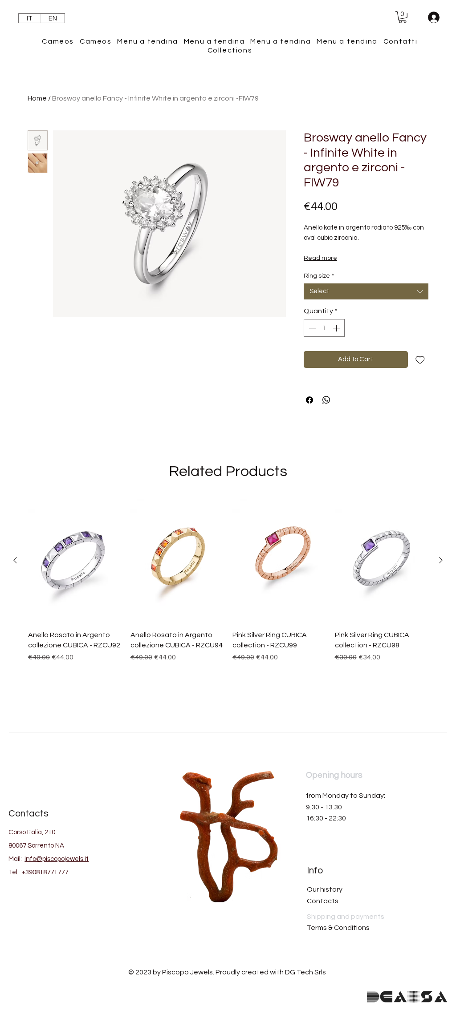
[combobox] (366, 291)
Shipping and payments (345, 916)
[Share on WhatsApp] (326, 400)
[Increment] (337, 327)
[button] (402, 17)
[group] (228, 597)
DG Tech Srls (305, 972)
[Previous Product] (15, 560)
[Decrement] (311, 327)
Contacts (322, 901)
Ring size (319, 276)
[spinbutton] (324, 327)
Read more (320, 258)
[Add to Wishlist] (420, 359)
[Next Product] (441, 560)
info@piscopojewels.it (56, 859)
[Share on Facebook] (309, 400)
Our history (324, 889)
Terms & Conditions (338, 927)
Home (37, 98)
